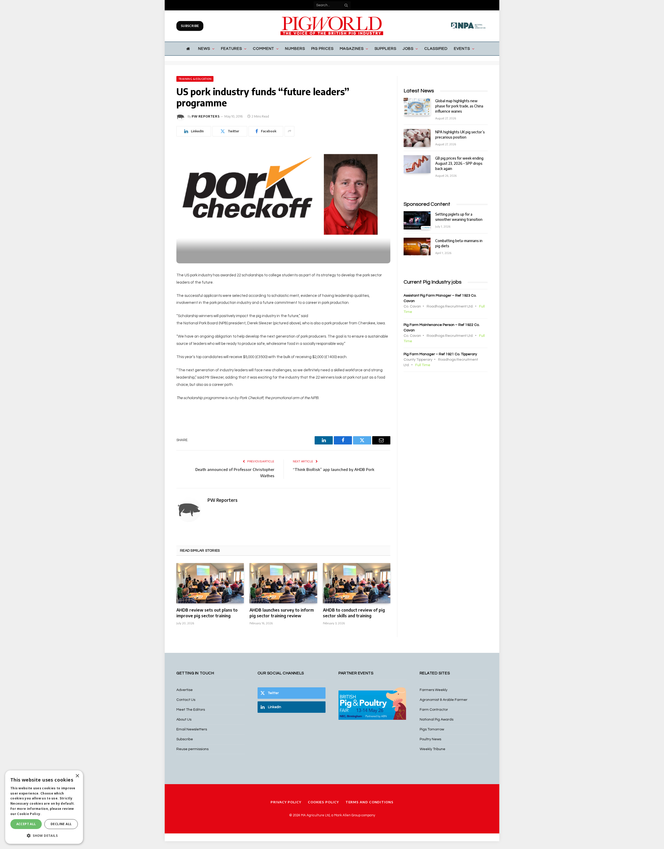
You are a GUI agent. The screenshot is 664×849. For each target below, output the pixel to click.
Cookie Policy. (29, 814)
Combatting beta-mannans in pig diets (458, 243)
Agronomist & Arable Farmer (443, 700)
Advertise (184, 690)
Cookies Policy (323, 802)
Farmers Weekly (433, 690)
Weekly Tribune (432, 749)
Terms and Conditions (369, 802)
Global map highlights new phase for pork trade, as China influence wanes (459, 106)
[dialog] (44, 807)
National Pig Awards (436, 719)
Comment (263, 49)
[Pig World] (332, 26)
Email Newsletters (191, 729)
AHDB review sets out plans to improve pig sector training (207, 612)
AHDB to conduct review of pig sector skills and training (354, 612)
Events (462, 49)
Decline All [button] (61, 824)
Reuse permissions (192, 749)
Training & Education (194, 78)
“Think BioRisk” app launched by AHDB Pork (333, 469)
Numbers (295, 49)
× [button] (77, 776)
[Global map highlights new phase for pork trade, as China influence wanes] (417, 107)
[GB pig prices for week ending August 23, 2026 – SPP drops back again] (417, 164)
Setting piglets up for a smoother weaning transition (458, 217)
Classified (436, 49)
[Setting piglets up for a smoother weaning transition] (417, 220)
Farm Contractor (434, 709)
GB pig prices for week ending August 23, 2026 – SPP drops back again (459, 163)
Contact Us (185, 700)
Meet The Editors (190, 709)
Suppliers (385, 49)
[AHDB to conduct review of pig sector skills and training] (356, 583)
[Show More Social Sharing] (289, 131)
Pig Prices (322, 49)
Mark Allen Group (347, 815)
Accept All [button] (26, 824)
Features (231, 49)
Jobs (408, 49)
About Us (183, 719)
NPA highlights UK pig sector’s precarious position (460, 134)
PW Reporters (205, 116)
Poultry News (430, 739)
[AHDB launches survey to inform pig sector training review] (283, 583)
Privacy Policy (286, 802)
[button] (44, 835)
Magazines (352, 49)
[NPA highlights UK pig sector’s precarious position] (417, 138)
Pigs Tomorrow (432, 729)
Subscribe (190, 26)
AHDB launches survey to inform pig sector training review (282, 612)
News (204, 49)
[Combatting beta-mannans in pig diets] (417, 247)
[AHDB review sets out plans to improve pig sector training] (210, 583)
